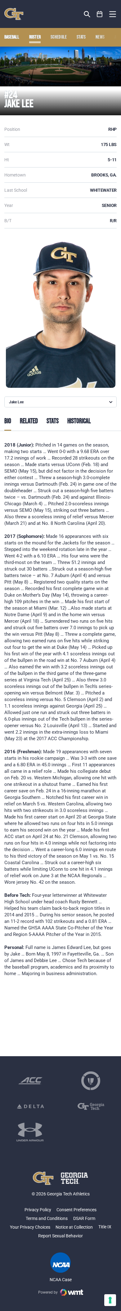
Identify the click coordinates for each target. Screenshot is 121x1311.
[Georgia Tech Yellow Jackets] (13, 14)
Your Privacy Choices (30, 1227)
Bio (7, 421)
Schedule (59, 37)
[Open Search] (87, 14)
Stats (81, 37)
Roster (35, 37)
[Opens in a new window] (30, 1080)
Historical (79, 421)
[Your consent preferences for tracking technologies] (110, 1300)
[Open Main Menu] (112, 14)
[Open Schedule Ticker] (99, 14)
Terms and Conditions (47, 1218)
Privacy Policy (38, 1209)
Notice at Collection (74, 1227)
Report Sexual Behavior (60, 1235)
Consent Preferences (76, 1209)
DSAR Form (84, 1218)
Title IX (104, 1226)
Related (29, 421)
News (100, 37)
